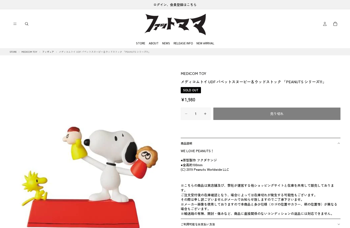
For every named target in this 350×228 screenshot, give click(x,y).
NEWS (166, 43)
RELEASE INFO (183, 43)
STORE (140, 43)
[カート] (335, 24)
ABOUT (154, 43)
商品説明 (186, 143)
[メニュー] (15, 23)
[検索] (26, 24)
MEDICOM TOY (193, 73)
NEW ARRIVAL (205, 43)
